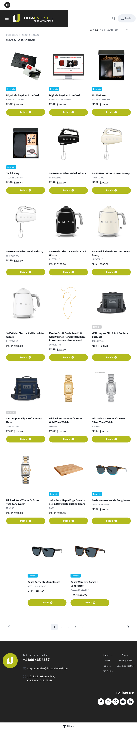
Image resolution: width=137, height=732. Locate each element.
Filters (70, 726)
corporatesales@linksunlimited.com (47, 668)
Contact (125, 655)
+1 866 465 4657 (36, 659)
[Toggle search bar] (114, 18)
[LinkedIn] (130, 701)
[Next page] (128, 627)
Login (128, 18)
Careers (107, 665)
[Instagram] (108, 701)
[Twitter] (115, 701)
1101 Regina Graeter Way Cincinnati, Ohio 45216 (41, 678)
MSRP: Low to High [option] (109, 29)
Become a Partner (125, 665)
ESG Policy (107, 671)
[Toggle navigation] (130, 5)
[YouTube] (123, 701)
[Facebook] (101, 701)
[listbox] (115, 30)
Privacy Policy (125, 660)
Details (23, 112)
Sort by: (94, 29)
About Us (107, 655)
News (107, 660)
